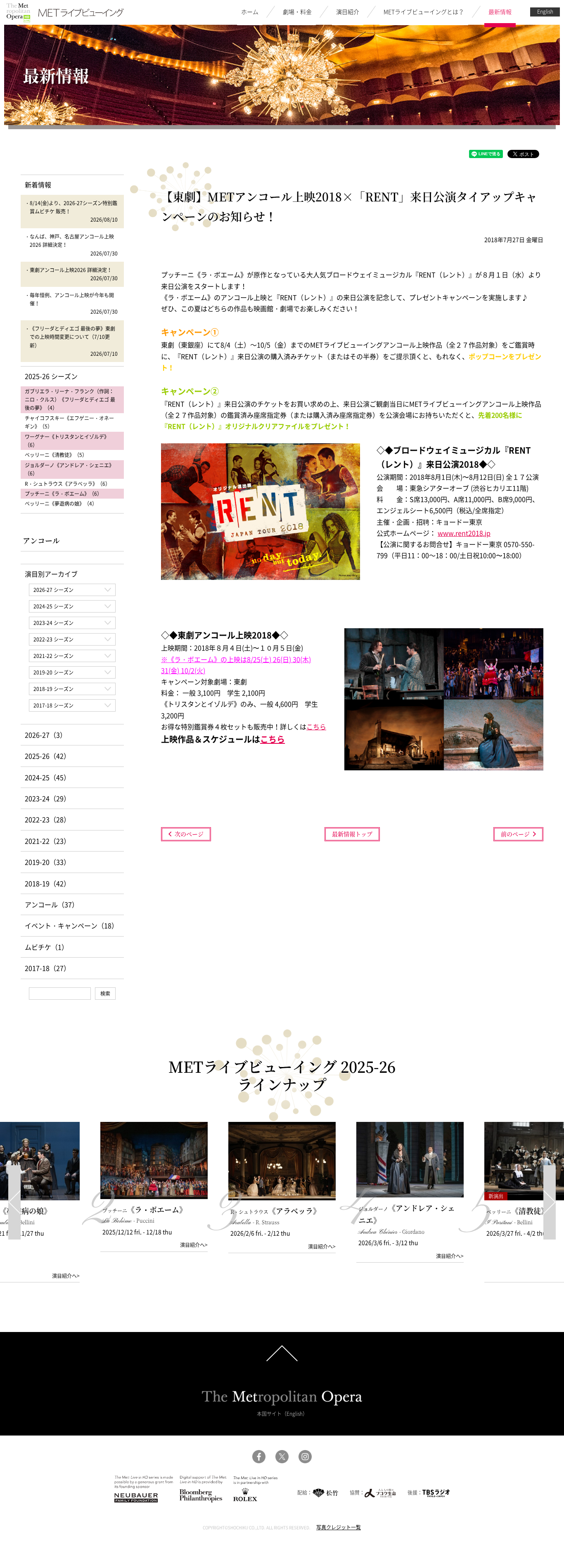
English (545, 11)
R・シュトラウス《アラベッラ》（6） (67, 483)
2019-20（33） (47, 862)
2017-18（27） (47, 968)
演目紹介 (347, 11)
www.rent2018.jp (464, 533)
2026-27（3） (45, 735)
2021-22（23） (47, 841)
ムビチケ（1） (46, 947)
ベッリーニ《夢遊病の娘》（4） (61, 503)
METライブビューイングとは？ (424, 11)
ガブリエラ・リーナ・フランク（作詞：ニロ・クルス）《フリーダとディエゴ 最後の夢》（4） (70, 400)
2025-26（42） (47, 756)
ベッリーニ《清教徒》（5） (56, 455)
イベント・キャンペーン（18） (71, 925)
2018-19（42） (47, 883)
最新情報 (500, 11)
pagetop (282, 1353)
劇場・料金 (297, 11)
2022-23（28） (47, 819)
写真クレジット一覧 (338, 1527)
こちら (316, 726)
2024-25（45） (47, 777)
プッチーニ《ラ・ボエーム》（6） (63, 493)
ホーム (249, 11)
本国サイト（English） (282, 1413)
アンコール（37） (51, 904)
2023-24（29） (47, 798)
